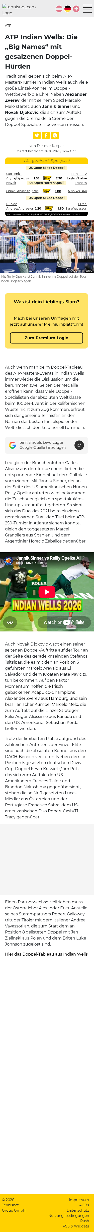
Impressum (79, 1200)
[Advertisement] (47, 859)
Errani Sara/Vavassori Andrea (76, 208)
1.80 (58, 191)
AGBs (84, 1205)
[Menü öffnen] (87, 8)
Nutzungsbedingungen (68, 1215)
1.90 (35, 191)
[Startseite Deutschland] (21, 10)
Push (84, 1221)
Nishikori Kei (77, 191)
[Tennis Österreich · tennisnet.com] (59, 9)
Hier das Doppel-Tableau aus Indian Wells (46, 954)
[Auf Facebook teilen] (46, 135)
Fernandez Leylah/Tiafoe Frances (77, 178)
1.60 (61, 208)
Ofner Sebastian (18, 191)
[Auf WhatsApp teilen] (55, 135)
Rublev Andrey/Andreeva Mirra (19, 208)
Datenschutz (78, 1210)
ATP (8, 25)
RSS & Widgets (76, 1226)
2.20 (38, 208)
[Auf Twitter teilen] (37, 135)
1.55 (36, 178)
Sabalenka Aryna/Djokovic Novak (18, 178)
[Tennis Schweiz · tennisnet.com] (76, 9)
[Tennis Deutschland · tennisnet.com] (67, 9)
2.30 (59, 178)
